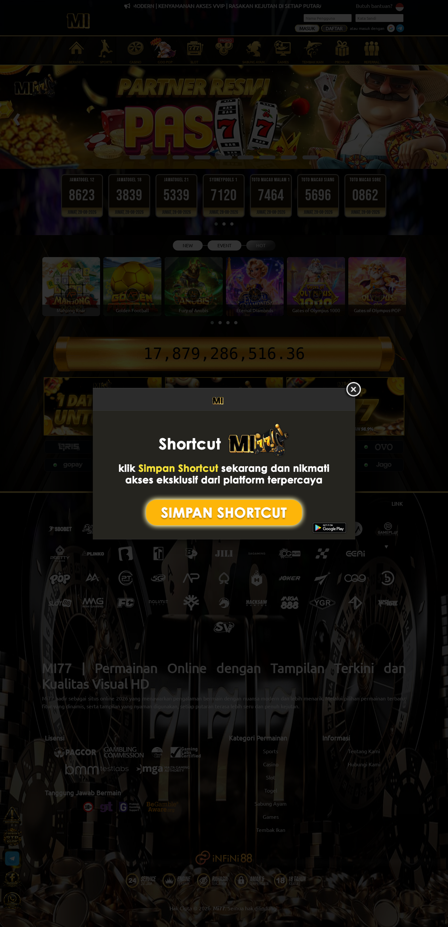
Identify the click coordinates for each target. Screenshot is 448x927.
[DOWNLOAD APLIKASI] (224, 475)
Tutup (353, 389)
